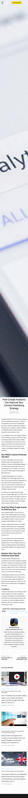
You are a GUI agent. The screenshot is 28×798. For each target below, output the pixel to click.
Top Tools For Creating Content (16, 612)
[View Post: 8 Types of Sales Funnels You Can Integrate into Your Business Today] (14, 719)
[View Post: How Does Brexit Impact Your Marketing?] (14, 759)
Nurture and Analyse (14, 413)
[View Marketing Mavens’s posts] (14, 622)
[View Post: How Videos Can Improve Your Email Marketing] (14, 679)
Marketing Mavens (14, 627)
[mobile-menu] (25, 2)
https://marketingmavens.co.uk (14, 629)
